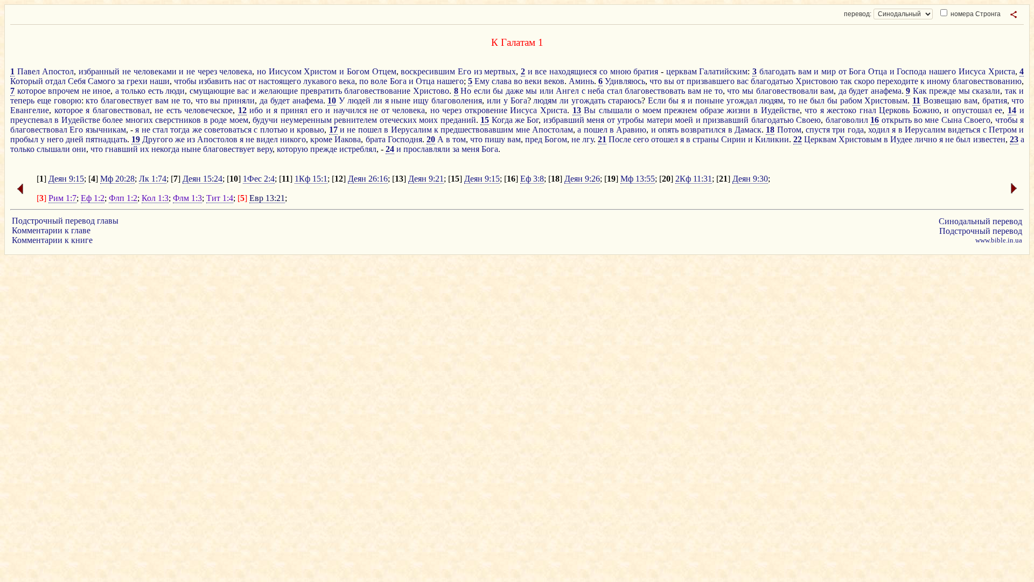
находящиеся (573, 71)
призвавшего (711, 81)
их (144, 149)
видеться (964, 129)
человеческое (208, 110)
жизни (738, 110)
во (518, 81)
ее (998, 110)
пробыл (24, 139)
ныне (400, 100)
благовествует (126, 100)
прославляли (426, 149)
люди (175, 90)
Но (465, 90)
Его (464, 71)
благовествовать (655, 90)
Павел (28, 71)
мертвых (500, 71)
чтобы (185, 81)
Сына (951, 119)
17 (333, 129)
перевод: (857, 14)
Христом (320, 71)
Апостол (58, 71)
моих (428, 119)
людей (359, 100)
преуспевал (31, 119)
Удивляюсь (625, 81)
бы (498, 90)
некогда (165, 149)
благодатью (772, 81)
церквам (681, 71)
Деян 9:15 (66, 178)
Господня (405, 139)
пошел (370, 129)
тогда (180, 129)
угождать (588, 100)
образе (712, 110)
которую (292, 149)
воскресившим (428, 71)
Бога (857, 71)
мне (932, 119)
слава (502, 81)
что (655, 81)
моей (684, 119)
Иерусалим (411, 129)
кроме (321, 139)
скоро (864, 81)
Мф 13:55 (637, 178)
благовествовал (121, 110)
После (620, 139)
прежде (942, 90)
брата (376, 139)
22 (797, 139)
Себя (77, 81)
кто (92, 100)
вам (805, 71)
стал (615, 90)
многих (139, 119)
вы (669, 81)
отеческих (398, 119)
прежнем (680, 110)
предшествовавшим (477, 129)
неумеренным (306, 119)
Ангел (567, 90)
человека (235, 71)
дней (74, 139)
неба (596, 90)
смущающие (212, 90)
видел (267, 139)
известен (989, 139)
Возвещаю (942, 100)
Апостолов (217, 139)
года (856, 129)
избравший (563, 119)
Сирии (733, 139)
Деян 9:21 (426, 178)
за (120, 81)
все (541, 71)
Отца (877, 71)
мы (531, 90)
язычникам (106, 129)
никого (293, 139)
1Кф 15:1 (311, 178)
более (112, 119)
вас (743, 81)
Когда (502, 119)
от (843, 71)
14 (1012, 110)
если (482, 90)
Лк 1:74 (152, 178)
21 (602, 139)
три (838, 129)
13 (576, 110)
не (126, 71)
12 (242, 110)
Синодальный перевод (980, 221)
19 (135, 139)
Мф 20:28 (117, 178)
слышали (615, 110)
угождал (741, 100)
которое (31, 90)
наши (160, 81)
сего (641, 139)
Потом (789, 129)
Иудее (901, 139)
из (478, 71)
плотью (274, 129)
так (846, 81)
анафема (886, 90)
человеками (155, 71)
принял (294, 110)
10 (331, 100)
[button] (1014, 15)
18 (770, 129)
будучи (265, 119)
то (719, 90)
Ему (482, 81)
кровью (310, 129)
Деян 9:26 (582, 178)
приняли (239, 100)
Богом (358, 71)
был (817, 100)
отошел (664, 139)
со (603, 71)
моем (651, 110)
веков (554, 81)
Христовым (885, 100)
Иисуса (972, 71)
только (133, 90)
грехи (137, 81)
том (459, 139)
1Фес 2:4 (259, 178)
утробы (630, 119)
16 (874, 119)
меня (595, 119)
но (261, 71)
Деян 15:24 (202, 178)
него (55, 139)
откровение (486, 110)
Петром (1003, 129)
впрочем (63, 90)
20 (431, 139)
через (207, 71)
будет (858, 90)
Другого (157, 139)
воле (379, 81)
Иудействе (780, 110)
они (79, 149)
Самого (101, 81)
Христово (431, 90)
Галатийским (723, 71)
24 (390, 149)
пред (533, 139)
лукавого (320, 81)
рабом (851, 100)
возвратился (703, 129)
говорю (67, 100)
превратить (321, 90)
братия (645, 71)
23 (1014, 139)
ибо (256, 110)
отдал (55, 81)
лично (925, 139)
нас (240, 81)
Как (920, 90)
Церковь (894, 110)
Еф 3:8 (532, 178)
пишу (495, 139)
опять (668, 129)
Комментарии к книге (52, 240)
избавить (215, 81)
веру (265, 149)
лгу (587, 139)
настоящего (279, 81)
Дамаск (748, 129)
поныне (709, 100)
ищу (421, 100)
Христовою (816, 81)
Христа (1001, 71)
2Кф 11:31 (693, 178)
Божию (926, 110)
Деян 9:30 (750, 178)
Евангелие (29, 110)
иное (101, 90)
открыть (897, 119)
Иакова (347, 139)
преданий (458, 119)
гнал (868, 110)
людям (545, 100)
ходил (879, 129)
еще (44, 100)
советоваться (227, 129)
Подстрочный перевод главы (65, 220)
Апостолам (552, 129)
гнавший (121, 149)
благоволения (456, 100)
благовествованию (987, 81)
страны (706, 139)
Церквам (820, 139)
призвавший (726, 119)
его (317, 110)
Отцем (384, 71)
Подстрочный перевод (980, 230)
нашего (942, 71)
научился (350, 110)
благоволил (847, 119)
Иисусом (285, 71)
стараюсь (624, 100)
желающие (278, 90)
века (347, 81)
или (547, 90)
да (843, 90)
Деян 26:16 (368, 178)
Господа (911, 71)
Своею (808, 119)
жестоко (841, 110)
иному (939, 81)
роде (218, 119)
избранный (99, 71)
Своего (977, 119)
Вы (590, 110)
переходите (897, 81)
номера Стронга (975, 14)
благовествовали (787, 90)
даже (514, 90)
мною (620, 71)
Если (657, 100)
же (520, 119)
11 (916, 100)
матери (660, 119)
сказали (986, 90)
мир (828, 71)
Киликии (772, 139)
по (363, 81)
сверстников (178, 119)
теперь (22, 100)
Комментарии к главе (51, 230)
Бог (533, 119)
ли (377, 100)
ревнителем (355, 119)
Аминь (581, 81)
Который (26, 81)
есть (155, 90)
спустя (818, 129)
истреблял (357, 149)
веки (533, 81)
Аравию (631, 129)
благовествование (377, 90)
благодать (777, 71)
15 (484, 119)
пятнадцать (106, 139)
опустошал (972, 110)
